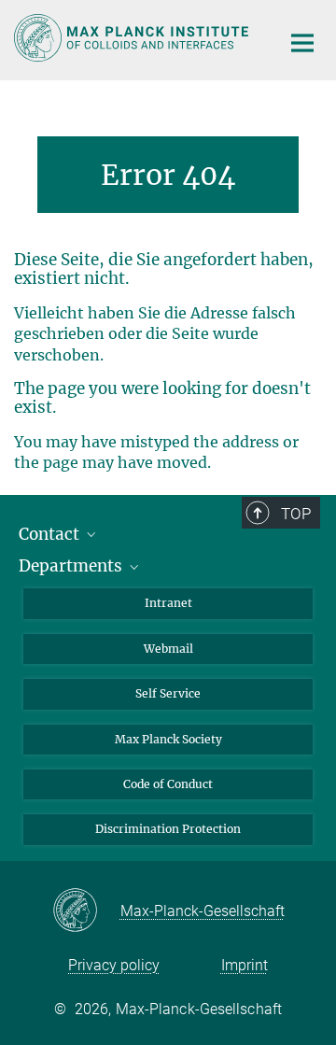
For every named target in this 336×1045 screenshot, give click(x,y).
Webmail (168, 649)
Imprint (244, 965)
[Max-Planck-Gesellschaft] (86, 911)
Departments (72, 566)
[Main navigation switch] (302, 43)
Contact (51, 534)
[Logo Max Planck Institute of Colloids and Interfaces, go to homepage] (133, 38)
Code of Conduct (168, 784)
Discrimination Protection (168, 829)
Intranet (168, 603)
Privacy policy (114, 965)
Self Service (168, 693)
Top (296, 513)
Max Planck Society (168, 739)
